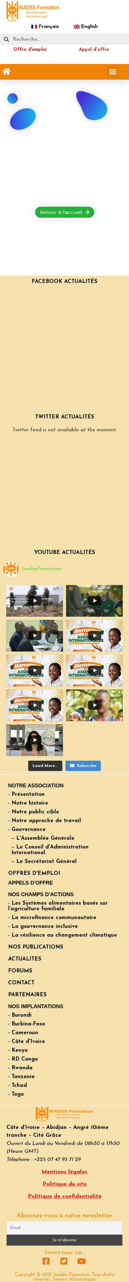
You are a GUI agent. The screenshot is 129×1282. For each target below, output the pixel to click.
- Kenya (18, 1050)
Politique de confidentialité (64, 1197)
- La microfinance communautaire (52, 917)
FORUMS (20, 971)
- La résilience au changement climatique (62, 935)
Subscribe (86, 766)
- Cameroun (23, 1032)
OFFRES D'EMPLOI (34, 873)
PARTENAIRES (27, 994)
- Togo (16, 1094)
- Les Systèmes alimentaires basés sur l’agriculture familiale (58, 906)
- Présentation (26, 794)
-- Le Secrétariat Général (44, 861)
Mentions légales (64, 1172)
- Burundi (20, 1015)
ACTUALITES (24, 959)
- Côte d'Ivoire (26, 1041)
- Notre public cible (33, 812)
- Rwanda (20, 1068)
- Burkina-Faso (26, 1024)
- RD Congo (23, 1059)
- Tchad (17, 1085)
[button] (6, 71)
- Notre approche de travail (44, 820)
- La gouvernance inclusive (43, 926)
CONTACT (21, 983)
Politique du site (65, 1184)
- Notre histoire (28, 803)
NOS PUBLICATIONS (35, 947)
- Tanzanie (21, 1076)
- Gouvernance (27, 829)
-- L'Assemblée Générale (43, 838)
